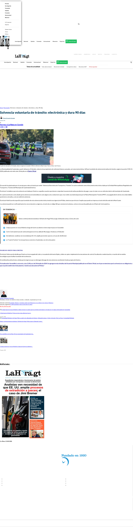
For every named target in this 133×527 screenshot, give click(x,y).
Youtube (7, 509)
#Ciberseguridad (93, 66)
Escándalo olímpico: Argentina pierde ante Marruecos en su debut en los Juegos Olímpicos (31, 303)
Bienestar (7, 17)
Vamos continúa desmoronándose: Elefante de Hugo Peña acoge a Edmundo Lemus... (21, 321)
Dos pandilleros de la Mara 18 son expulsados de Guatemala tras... (17, 334)
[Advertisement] (46, 279)
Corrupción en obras (71, 66)
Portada (7, 3)
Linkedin (7, 505)
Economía (7, 13)
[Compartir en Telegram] (6, 127)
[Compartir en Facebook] (2, 127)
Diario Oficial (32, 171)
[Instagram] (2, 503)
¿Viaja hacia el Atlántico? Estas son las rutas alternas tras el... (15, 313)
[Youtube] (2, 509)
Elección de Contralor (59, 66)
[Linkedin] (2, 505)
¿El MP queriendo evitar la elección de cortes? (21, 304)
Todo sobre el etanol (47, 66)
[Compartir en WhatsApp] (1, 127)
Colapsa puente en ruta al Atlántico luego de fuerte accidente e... (16, 346)
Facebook (7, 501)
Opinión (7, 10)
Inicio (1, 108)
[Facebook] (2, 501)
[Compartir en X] (4, 127)
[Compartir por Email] (5, 127)
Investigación (8, 6)
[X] (2, 507)
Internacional (8, 15)
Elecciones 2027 (83, 66)
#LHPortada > (5, 364)
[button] (131, 62)
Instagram (7, 503)
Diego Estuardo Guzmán (9, 118)
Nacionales (7, 8)
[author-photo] (3, 296)
